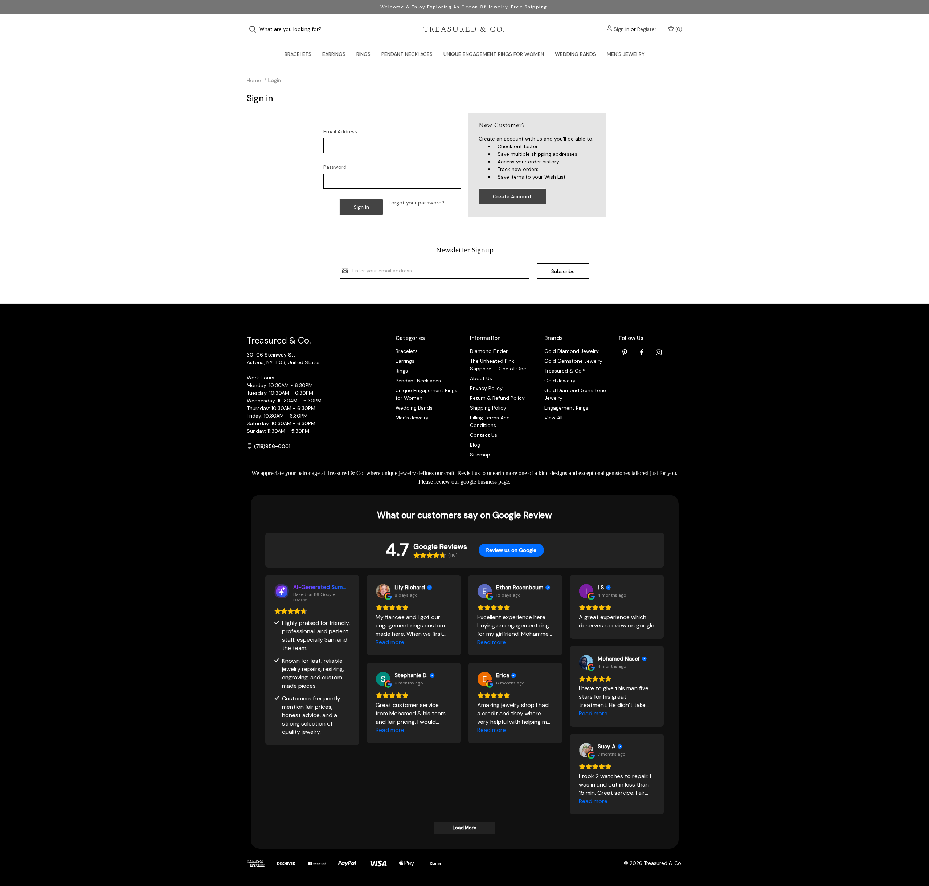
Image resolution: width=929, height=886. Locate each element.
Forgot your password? (417, 202)
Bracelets (298, 54)
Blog (475, 445)
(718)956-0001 (272, 446)
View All (553, 417)
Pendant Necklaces (407, 54)
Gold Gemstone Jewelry (573, 361)
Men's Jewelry (626, 54)
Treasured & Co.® (565, 370)
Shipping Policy (488, 408)
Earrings (333, 54)
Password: (335, 167)
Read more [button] (390, 642)
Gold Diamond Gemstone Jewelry (575, 394)
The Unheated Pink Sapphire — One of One (498, 365)
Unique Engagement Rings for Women (493, 54)
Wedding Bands (575, 54)
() (678, 29)
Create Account (512, 196)
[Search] (255, 29)
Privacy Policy (486, 388)
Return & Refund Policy (497, 398)
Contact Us (483, 435)
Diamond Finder (489, 351)
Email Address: (340, 131)
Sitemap (480, 454)
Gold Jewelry (560, 380)
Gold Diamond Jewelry (571, 351)
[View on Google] (383, 591)
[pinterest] (625, 352)
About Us (481, 378)
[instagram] (659, 352)
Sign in (621, 29)
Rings (363, 54)
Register (646, 29)
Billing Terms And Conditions (490, 421)
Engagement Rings (566, 408)
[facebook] (642, 352)
